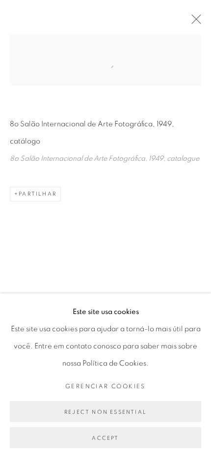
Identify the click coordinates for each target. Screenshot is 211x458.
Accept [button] (105, 438)
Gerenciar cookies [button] (105, 386)
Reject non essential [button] (105, 412)
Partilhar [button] (37, 194)
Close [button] (193, 22)
